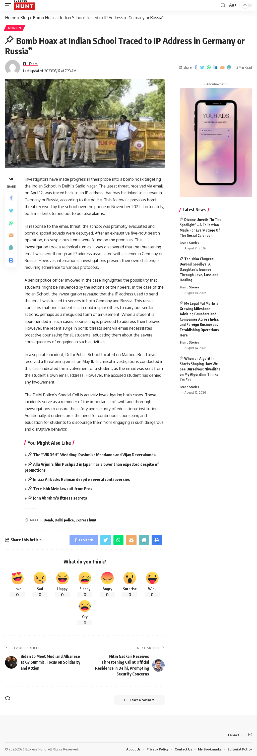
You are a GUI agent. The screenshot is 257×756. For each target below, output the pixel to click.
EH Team (30, 63)
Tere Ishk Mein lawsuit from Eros (62, 488)
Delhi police (64, 520)
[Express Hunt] (24, 5)
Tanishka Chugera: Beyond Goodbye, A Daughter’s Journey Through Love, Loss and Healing (199, 269)
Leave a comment (142, 700)
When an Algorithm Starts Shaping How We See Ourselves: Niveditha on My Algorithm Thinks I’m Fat (200, 369)
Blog (24, 17)
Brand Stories (189, 243)
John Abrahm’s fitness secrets (60, 498)
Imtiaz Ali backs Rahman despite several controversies (81, 479)
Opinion (14, 27)
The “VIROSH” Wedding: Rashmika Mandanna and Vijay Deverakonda (94, 454)
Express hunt (86, 520)
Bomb (48, 520)
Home (10, 17)
